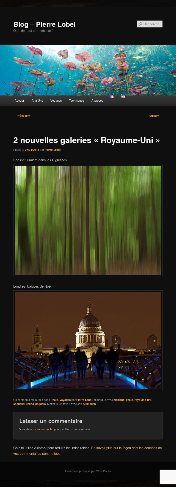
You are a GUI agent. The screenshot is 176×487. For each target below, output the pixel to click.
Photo (54, 400)
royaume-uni (143, 400)
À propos (97, 100)
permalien (89, 404)
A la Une (37, 100)
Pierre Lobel (52, 150)
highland (118, 400)
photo (129, 400)
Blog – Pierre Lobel (44, 24)
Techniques (76, 100)
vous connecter (43, 429)
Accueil (20, 100)
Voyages (56, 100)
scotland (19, 404)
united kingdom (36, 404)
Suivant (156, 116)
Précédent (21, 116)
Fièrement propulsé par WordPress (88, 471)
